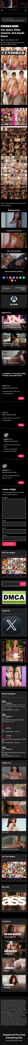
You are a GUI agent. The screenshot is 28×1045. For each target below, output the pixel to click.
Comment (5, 497)
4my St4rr (7, 325)
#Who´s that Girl (12, 44)
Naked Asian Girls (6, 26)
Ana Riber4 (7, 343)
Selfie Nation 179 (10, 937)
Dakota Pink (5, 832)
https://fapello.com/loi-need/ (9, 704)
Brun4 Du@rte (6, 815)
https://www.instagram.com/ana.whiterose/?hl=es (13, 719)
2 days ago (17, 731)
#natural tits (21, 42)
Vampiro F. (7, 439)
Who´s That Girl (9, 968)
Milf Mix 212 (8, 954)
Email (4, 528)
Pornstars (15, 26)
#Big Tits (15, 42)
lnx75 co (8, 728)
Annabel (7, 987)
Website (4, 535)
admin (6, 40)
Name (4, 520)
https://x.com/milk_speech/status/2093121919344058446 (14, 740)
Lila (5, 361)
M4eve (4, 798)
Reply (21, 398)
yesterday (16, 709)
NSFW (10, 934)
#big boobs (9, 42)
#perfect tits (4, 44)
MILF (6, 951)
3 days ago (17, 755)
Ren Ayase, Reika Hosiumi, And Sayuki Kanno (12, 33)
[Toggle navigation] (2, 10)
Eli (2, 780)
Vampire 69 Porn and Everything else (14, 1036)
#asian (4, 42)
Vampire (8, 327)
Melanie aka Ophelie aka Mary (10, 849)
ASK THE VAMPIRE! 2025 (7, 709)
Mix (6, 934)
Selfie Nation (16, 934)
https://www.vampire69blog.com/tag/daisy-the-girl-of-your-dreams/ (14, 753)
